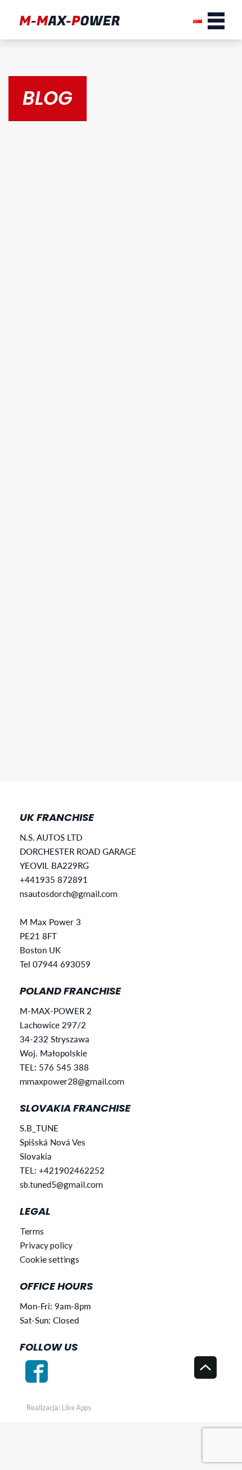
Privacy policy (46, 1245)
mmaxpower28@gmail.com (72, 1081)
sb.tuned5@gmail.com (61, 1184)
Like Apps (76, 1408)
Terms (32, 1231)
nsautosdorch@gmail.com (69, 894)
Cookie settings (49, 1259)
